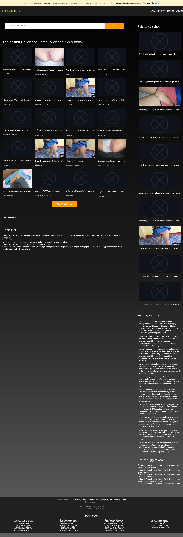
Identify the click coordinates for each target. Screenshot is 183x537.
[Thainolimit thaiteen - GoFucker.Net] (49, 157)
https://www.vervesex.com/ (68, 520)
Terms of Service (175, 10)
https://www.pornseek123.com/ (114, 523)
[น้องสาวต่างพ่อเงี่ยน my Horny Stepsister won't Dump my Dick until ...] (112, 157)
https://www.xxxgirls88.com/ (69, 530)
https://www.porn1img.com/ (159, 520)
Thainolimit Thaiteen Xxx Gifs (78, 161)
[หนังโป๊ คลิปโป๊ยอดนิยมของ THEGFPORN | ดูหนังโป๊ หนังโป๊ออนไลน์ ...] (112, 126)
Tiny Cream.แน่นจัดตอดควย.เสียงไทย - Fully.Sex (85, 70)
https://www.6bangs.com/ (23, 523)
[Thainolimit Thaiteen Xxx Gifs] (80, 157)
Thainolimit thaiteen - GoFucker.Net (49, 161)
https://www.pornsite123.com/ (23, 529)
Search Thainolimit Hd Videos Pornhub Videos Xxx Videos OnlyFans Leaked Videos (159, 480)
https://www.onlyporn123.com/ (114, 530)
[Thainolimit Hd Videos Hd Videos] (49, 96)
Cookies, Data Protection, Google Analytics (133, 3)
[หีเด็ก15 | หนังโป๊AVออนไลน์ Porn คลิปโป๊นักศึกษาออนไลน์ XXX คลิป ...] (17, 96)
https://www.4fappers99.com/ (23, 522)
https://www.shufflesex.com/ (23, 530)
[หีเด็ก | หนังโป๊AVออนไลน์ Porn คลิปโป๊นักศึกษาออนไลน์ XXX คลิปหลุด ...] (49, 126)
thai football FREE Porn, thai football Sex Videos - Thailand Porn (123, 70)
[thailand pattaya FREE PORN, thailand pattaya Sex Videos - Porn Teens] (17, 66)
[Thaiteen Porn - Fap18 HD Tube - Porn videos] (80, 96)
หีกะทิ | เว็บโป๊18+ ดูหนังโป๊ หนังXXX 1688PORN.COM (86, 130)
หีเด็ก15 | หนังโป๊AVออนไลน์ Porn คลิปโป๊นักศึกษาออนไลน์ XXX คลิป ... (30, 100)
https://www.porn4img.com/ (159, 525)
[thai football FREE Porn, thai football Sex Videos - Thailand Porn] (112, 66)
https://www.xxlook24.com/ (69, 529)
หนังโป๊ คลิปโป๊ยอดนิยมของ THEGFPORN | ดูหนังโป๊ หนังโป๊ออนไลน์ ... (124, 130)
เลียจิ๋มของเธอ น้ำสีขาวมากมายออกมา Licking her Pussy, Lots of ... (61, 70)
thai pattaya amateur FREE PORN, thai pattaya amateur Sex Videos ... (30, 130)
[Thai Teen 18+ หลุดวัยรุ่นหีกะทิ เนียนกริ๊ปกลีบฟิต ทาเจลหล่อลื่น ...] (112, 96)
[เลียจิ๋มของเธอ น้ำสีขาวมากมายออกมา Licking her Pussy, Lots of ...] (49, 66)
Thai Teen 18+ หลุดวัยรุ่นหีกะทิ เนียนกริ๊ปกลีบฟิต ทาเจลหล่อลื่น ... (123, 100)
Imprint (161, 10)
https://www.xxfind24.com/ (69, 527)
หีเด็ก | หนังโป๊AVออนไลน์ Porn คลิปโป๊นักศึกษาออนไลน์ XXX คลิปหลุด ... (62, 130)
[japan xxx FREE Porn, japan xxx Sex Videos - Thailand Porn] (49, 187)
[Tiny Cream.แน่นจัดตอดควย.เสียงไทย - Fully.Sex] (80, 66)
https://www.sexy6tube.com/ (114, 520)
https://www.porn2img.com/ (159, 522)
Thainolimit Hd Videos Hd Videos (48, 100)
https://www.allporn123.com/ (114, 529)
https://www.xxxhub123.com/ (69, 523)
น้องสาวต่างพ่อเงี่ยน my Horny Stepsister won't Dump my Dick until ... (124, 161)
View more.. (64, 203)
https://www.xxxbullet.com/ (68, 522)
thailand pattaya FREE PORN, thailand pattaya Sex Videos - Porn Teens (31, 70)
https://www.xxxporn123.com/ (68, 525)
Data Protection (102, 500)
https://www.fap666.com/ (23, 527)
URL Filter (113, 500)
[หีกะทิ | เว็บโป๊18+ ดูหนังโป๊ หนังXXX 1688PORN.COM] (80, 126)
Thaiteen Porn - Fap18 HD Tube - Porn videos (84, 100)
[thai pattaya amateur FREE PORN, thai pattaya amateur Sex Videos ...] (17, 126)
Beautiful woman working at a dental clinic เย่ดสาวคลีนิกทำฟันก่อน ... (30, 191)
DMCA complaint (23, 249)
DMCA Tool (121, 500)
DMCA (153, 10)
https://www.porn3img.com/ (159, 523)
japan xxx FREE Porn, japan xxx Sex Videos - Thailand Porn (58, 191)
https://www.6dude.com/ (23, 525)
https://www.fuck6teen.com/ (114, 522)
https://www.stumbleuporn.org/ (159, 527)
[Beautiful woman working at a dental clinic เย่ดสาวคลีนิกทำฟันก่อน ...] (17, 187)
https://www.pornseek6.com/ (114, 525)
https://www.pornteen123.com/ (114, 527)
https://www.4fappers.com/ (23, 520)
